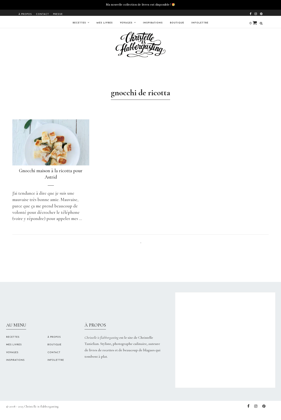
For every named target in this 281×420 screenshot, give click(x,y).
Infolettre (199, 23)
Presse (58, 14)
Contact (42, 14)
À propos (25, 14)
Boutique (177, 23)
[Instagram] (255, 13)
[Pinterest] (261, 13)
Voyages (126, 23)
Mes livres (104, 23)
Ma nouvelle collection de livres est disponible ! (138, 4)
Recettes (79, 23)
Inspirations (153, 23)
